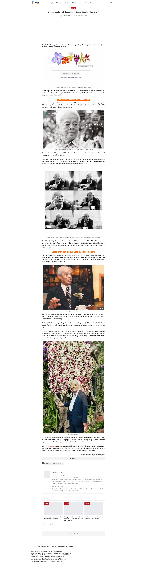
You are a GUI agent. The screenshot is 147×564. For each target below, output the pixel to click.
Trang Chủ (51, 2)
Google (68, 87)
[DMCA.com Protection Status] (57, 551)
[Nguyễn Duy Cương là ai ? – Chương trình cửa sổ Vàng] (53, 508)
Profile (73, 8)
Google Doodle (57, 464)
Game (81, 2)
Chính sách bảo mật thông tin (59, 546)
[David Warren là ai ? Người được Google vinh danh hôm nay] (93, 508)
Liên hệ (71, 546)
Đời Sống (74, 2)
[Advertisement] (73, 30)
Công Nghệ (59, 2)
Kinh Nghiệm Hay (89, 2)
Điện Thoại (67, 2)
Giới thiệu (33, 546)
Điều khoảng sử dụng (43, 546)
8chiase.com (52, 446)
